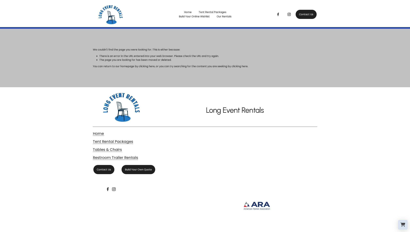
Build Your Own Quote (138, 169)
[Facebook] (278, 14)
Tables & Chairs (107, 149)
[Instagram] (289, 14)
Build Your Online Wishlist (194, 16)
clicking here (147, 66)
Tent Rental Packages (212, 12)
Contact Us (306, 14)
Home (188, 12)
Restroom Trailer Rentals (115, 157)
